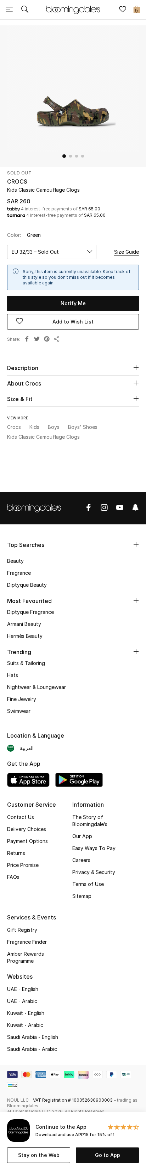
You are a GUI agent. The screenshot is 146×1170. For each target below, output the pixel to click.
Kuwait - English (25, 1013)
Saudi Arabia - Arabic (32, 1049)
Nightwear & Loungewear (36, 687)
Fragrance (19, 573)
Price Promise (23, 865)
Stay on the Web (39, 1155)
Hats (12, 675)
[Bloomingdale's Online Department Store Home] (73, 9)
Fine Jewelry (21, 699)
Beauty (15, 561)
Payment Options (27, 841)
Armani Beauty (24, 624)
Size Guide (126, 252)
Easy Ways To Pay (94, 848)
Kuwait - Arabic (25, 1025)
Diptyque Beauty (27, 585)
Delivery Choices (26, 829)
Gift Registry (22, 930)
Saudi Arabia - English (32, 1037)
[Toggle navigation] (9, 9)
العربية (27, 748)
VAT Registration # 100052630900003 (73, 1100)
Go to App (107, 1155)
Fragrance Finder (27, 942)
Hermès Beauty (25, 636)
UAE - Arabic (22, 1001)
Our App (82, 836)
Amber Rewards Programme (25, 957)
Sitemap (81, 896)
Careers (81, 860)
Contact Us (20, 817)
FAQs (13, 877)
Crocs (17, 181)
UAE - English (22, 989)
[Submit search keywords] (24, 9)
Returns (16, 853)
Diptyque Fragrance (30, 612)
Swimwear (18, 711)
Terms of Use (88, 884)
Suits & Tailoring (26, 663)
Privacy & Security (93, 872)
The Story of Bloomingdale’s (89, 820)
